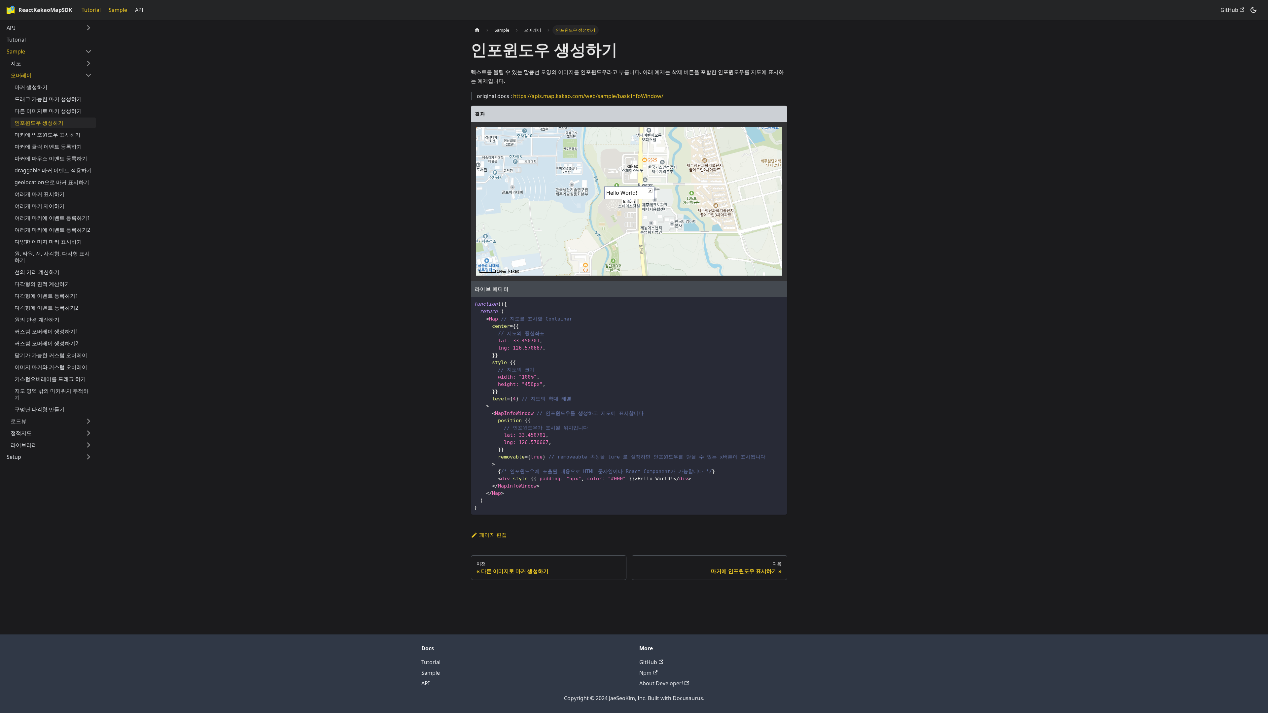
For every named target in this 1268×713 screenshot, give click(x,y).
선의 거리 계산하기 (37, 272)
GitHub (1229, 10)
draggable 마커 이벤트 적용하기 (53, 170)
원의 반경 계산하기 (37, 319)
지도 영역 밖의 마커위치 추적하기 (51, 394)
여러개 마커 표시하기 (40, 194)
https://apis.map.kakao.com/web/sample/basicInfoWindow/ (588, 96)
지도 (16, 63)
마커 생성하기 (31, 87)
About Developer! (661, 683)
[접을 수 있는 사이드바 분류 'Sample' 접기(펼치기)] (88, 51)
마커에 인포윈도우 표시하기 (48, 134)
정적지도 (21, 433)
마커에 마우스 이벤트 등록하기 (51, 158)
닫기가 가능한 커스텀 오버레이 (51, 355)
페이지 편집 (493, 534)
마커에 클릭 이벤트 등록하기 (48, 146)
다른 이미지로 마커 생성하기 (48, 111)
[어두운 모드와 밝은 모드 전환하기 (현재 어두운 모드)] (1253, 10)
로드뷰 (18, 421)
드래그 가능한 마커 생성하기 (48, 99)
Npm (645, 672)
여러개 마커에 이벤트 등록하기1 (52, 217)
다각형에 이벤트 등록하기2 (46, 307)
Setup (14, 456)
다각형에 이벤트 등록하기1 (46, 295)
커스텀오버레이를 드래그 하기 (50, 379)
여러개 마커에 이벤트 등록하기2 (52, 229)
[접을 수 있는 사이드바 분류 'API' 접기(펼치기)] (88, 27)
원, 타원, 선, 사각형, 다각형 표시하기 (52, 257)
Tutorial (91, 10)
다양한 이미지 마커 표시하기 (48, 241)
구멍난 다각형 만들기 (40, 409)
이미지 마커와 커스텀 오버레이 (51, 367)
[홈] (477, 30)
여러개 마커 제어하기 (40, 206)
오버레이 (21, 75)
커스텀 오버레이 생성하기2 (46, 343)
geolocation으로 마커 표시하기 (52, 182)
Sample (118, 10)
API (139, 10)
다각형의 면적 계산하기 (42, 284)
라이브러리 (24, 445)
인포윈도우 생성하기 (39, 122)
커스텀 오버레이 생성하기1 (46, 331)
